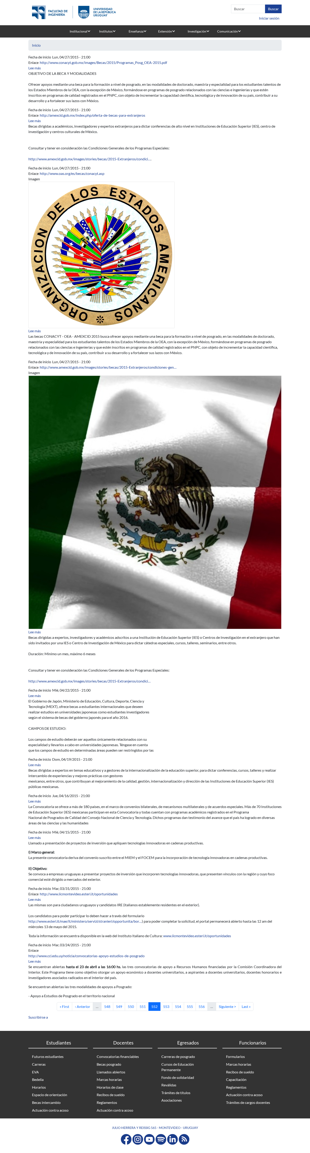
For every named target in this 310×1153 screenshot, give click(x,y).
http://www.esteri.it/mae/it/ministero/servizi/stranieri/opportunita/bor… (85, 921)
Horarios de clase (110, 1087)
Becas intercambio (46, 1102)
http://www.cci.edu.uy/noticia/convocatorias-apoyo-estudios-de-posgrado (86, 956)
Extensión (165, 31)
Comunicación (227, 31)
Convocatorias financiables (118, 1056)
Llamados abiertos (111, 1072)
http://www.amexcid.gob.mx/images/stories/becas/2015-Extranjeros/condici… (89, 159)
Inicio (36, 45)
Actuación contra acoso (50, 1110)
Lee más (34, 68)
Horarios (39, 1087)
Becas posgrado (109, 1064)
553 (167, 1006)
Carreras (39, 1064)
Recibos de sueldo (111, 1095)
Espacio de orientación (49, 1095)
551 (144, 1006)
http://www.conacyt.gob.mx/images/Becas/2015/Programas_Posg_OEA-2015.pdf (103, 62)
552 (155, 1006)
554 (179, 1006)
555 (191, 1006)
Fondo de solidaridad (177, 1077)
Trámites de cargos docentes (248, 1102)
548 (108, 1006)
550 (132, 1006)
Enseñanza (136, 31)
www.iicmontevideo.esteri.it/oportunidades (197, 936)
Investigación (197, 31)
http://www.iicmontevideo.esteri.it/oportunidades (79, 894)
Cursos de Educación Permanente (177, 1067)
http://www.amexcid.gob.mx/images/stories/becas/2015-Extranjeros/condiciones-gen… (108, 367)
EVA (35, 1072)
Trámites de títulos (175, 1092)
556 (203, 1006)
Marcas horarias (109, 1079)
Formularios (235, 1056)
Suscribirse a (38, 1017)
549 (120, 1006)
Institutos (106, 31)
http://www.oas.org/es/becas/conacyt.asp (72, 173)
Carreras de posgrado (178, 1056)
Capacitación (236, 1079)
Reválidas (168, 1085)
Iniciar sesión (269, 18)
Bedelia (38, 1079)
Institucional (78, 31)
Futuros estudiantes (48, 1056)
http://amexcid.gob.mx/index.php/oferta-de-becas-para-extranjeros (92, 115)
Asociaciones (171, 1100)
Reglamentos (107, 1102)
